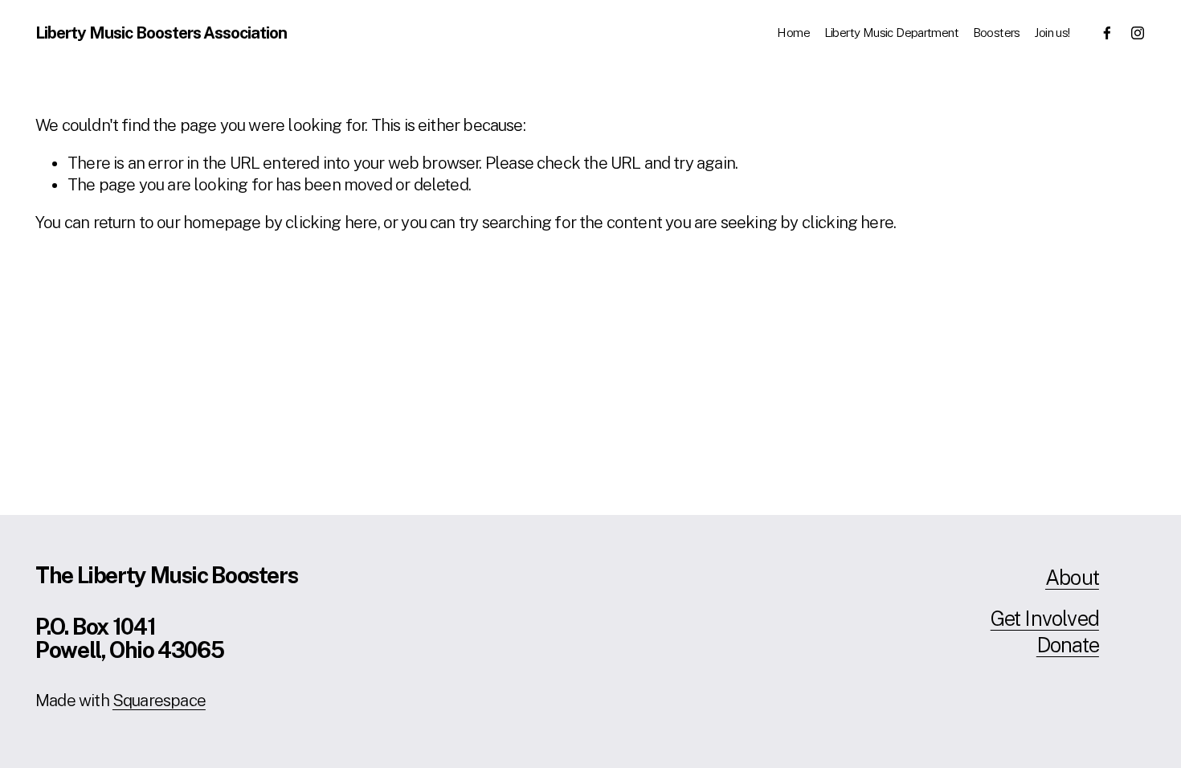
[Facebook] (1107, 33)
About (1072, 577)
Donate (1067, 644)
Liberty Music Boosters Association (161, 33)
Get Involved (1045, 618)
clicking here (331, 222)
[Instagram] (1138, 33)
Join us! (1051, 32)
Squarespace (159, 700)
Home (793, 32)
